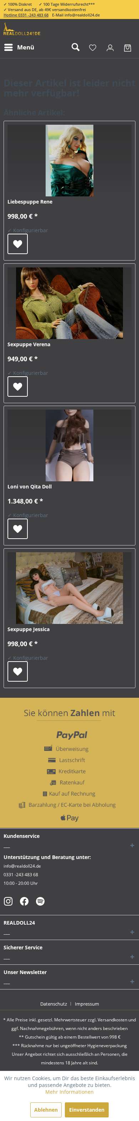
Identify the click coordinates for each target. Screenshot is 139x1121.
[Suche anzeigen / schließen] (75, 47)
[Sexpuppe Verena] (69, 303)
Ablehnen (46, 1109)
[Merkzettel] (93, 47)
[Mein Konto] (110, 47)
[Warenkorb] (127, 47)
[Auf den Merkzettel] (17, 244)
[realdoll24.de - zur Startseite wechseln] (22, 29)
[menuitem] (19, 47)
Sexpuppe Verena (28, 344)
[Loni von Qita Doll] (69, 445)
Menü (25, 47)
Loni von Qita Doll (29, 486)
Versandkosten (112, 1020)
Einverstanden (86, 1109)
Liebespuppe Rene (29, 201)
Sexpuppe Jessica (28, 629)
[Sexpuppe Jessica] (69, 588)
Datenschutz (53, 1004)
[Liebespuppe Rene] (69, 160)
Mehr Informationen (69, 1091)
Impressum (87, 1004)
